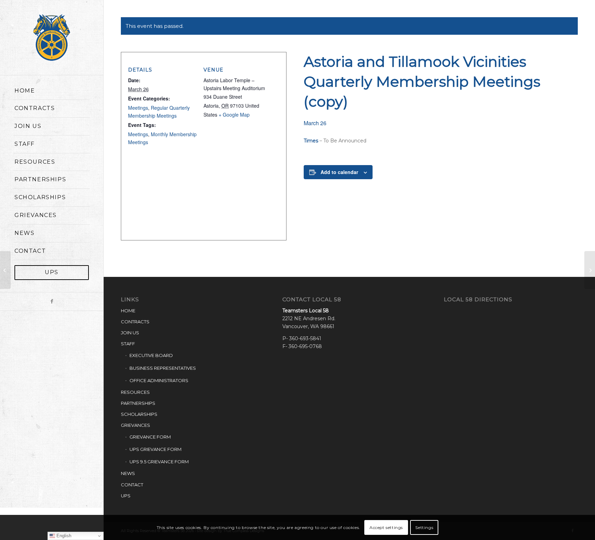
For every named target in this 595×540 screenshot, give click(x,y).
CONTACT (132, 484)
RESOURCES (135, 392)
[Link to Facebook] (51, 301)
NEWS (128, 473)
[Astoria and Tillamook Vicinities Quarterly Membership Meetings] (5, 270)
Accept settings (386, 527)
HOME (128, 310)
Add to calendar (339, 172)
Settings (424, 527)
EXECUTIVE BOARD (151, 355)
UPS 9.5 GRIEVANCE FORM (159, 461)
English (63, 535)
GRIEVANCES (135, 425)
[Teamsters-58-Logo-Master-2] (52, 37)
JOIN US (130, 332)
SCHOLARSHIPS (139, 414)
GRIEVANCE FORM (150, 437)
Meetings (138, 107)
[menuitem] (51, 91)
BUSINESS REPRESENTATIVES (162, 368)
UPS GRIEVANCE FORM (155, 449)
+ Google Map (234, 114)
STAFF (128, 343)
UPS (126, 495)
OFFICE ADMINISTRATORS (158, 380)
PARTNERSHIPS (138, 403)
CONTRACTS (135, 321)
